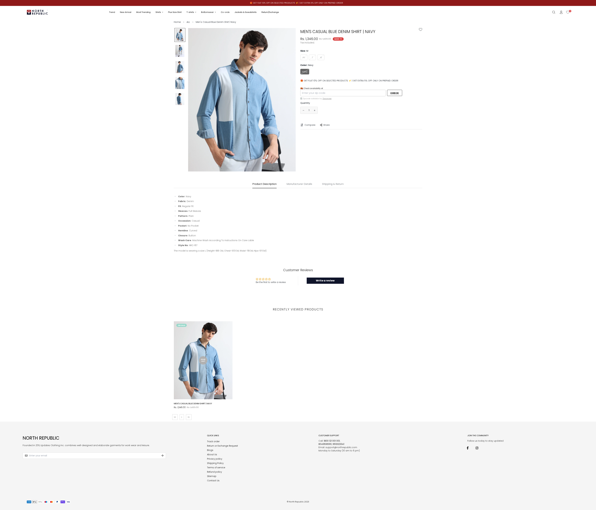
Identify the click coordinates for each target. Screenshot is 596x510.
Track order (213, 441)
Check (394, 93)
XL (321, 57)
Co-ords (225, 12)
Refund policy (214, 471)
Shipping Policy (215, 463)
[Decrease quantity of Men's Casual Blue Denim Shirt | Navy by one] (303, 110)
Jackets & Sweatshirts (246, 12)
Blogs (210, 450)
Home (177, 22)
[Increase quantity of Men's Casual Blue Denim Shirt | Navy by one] (315, 110)
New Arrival (125, 12)
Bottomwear (207, 12)
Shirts (158, 12)
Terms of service (216, 467)
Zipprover (327, 98)
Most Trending (143, 12)
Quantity (305, 103)
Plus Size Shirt (175, 12)
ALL (188, 22)
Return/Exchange (270, 12)
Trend (112, 12)
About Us (212, 454)
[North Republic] (37, 12)
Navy (304, 71)
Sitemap (211, 476)
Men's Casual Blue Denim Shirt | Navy (193, 403)
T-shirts (190, 12)
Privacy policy (214, 458)
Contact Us (213, 480)
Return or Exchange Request (222, 445)
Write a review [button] (325, 280)
